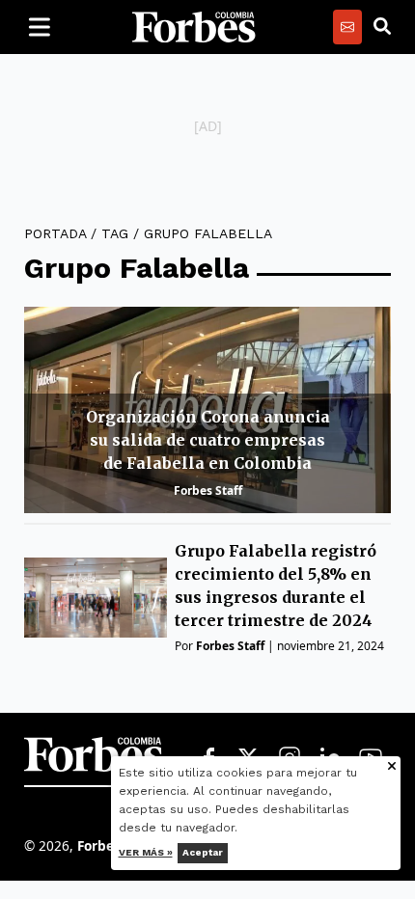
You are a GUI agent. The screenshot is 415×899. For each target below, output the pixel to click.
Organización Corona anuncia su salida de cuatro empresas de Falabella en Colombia (208, 440)
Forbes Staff (208, 490)
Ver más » (146, 852)
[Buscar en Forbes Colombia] (382, 27)
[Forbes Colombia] (194, 27)
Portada (55, 233)
